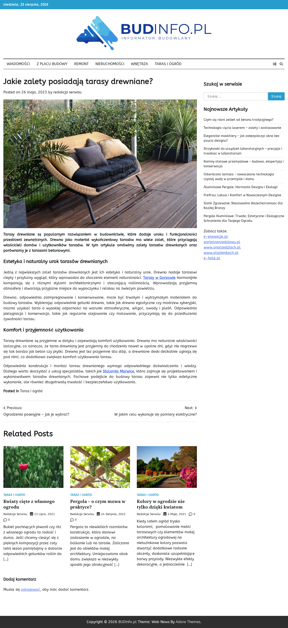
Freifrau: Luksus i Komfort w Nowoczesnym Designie (242, 195)
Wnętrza (139, 64)
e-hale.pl (212, 258)
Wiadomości (18, 64)
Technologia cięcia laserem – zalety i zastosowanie (242, 128)
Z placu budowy (52, 64)
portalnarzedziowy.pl (222, 242)
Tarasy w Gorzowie (159, 277)
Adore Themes (188, 622)
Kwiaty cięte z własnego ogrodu (29, 504)
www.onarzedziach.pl (222, 247)
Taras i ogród (168, 64)
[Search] (281, 64)
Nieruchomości (109, 64)
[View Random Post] (274, 64)
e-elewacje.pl (216, 236)
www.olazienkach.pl (221, 253)
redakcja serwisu (67, 92)
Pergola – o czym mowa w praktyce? (97, 504)
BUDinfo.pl (127, 622)
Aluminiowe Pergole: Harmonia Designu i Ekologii (241, 187)
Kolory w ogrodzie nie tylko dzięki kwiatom (161, 504)
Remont (81, 64)
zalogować (30, 589)
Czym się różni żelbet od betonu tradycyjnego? (238, 120)
